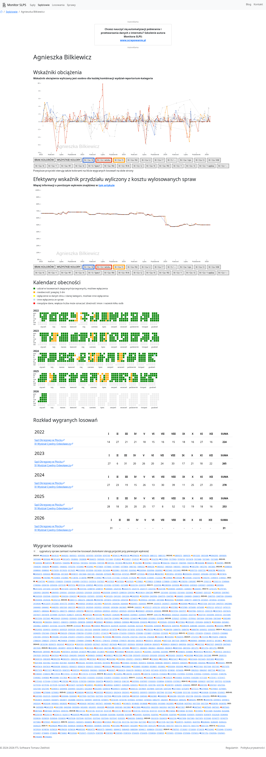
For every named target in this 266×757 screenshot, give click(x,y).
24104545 (37, 604)
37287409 (118, 733)
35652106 (172, 718)
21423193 (196, 578)
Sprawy (71, 5)
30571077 (48, 670)
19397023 (75, 563)
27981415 (106, 641)
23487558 (220, 596)
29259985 (164, 652)
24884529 (71, 611)
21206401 (150, 578)
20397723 (193, 570)
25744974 (134, 618)
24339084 (183, 604)
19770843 (107, 567)
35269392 (146, 715)
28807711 (135, 648)
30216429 (202, 659)
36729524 (37, 729)
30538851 (153, 666)
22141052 (99, 585)
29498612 (109, 655)
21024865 (64, 578)
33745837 (139, 700)
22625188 (161, 589)
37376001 (170, 733)
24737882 (174, 607)
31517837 (82, 678)
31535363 (99, 678)
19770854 (124, 567)
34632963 (163, 707)
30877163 (221, 670)
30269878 (71, 663)
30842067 (203, 670)
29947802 (121, 659)
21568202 (50, 581)
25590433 (73, 618)
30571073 (38, 670)
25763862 (152, 618)
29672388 (207, 655)
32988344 (80, 692)
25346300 (116, 615)
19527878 (128, 563)
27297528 (174, 633)
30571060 (189, 666)
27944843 (71, 641)
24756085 (192, 607)
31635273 (159, 678)
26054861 (225, 622)
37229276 (91, 733)
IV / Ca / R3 (164, 165)
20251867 (124, 570)
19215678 (189, 559)
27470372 (45, 637)
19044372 (92, 559)
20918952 (170, 574)
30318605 (134, 663)
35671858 (182, 718)
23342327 (73, 596)
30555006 (179, 666)
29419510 (199, 652)
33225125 (46, 696)
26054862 (37, 626)
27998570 (123, 641)
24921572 (89, 611)
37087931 (175, 729)
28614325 (80, 648)
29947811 (129, 659)
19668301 (55, 567)
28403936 (182, 644)
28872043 (178, 648)
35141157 (153, 711)
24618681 (123, 607)
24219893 (98, 604)
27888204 (37, 641)
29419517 (226, 652)
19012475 (66, 559)
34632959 (154, 707)
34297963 (188, 703)
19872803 (211, 567)
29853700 (56, 659)
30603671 (111, 670)
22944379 (114, 592)
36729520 (221, 726)
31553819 (107, 678)
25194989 (53, 615)
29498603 (91, 655)
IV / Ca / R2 (132, 160)
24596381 (106, 607)
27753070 (214, 637)
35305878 (199, 715)
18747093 (89, 555)
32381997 (170, 685)
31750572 (55, 681)
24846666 (45, 611)
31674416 (186, 678)
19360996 (66, 563)
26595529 (63, 629)
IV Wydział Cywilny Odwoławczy (52, 443)
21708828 (157, 581)
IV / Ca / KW (214, 160)
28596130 (70, 648)
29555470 (136, 655)
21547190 (41, 581)
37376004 (178, 733)
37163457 (37, 733)
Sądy (32, 5)
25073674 (226, 611)
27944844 (80, 641)
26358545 (157, 626)
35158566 (171, 711)
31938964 (160, 681)
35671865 (190, 718)
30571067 (215, 666)
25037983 (192, 611)
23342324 (64, 596)
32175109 (53, 685)
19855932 (185, 567)
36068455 (88, 722)
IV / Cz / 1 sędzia (206, 165)
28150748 (44, 644)
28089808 (202, 641)
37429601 (221, 733)
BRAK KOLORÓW (44, 160)
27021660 (45, 633)
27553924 (98, 637)
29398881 (189, 652)
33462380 (172, 696)
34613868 (136, 707)
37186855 (45, 733)
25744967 (116, 618)
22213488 (124, 585)
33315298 (117, 696)
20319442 (168, 570)
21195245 (124, 578)
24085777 (188, 600)
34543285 (100, 707)
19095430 (100, 559)
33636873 (38, 700)
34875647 (197, 707)
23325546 (46, 596)
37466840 (38, 737)
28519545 (37, 648)
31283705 (136, 674)
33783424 (147, 700)
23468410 (196, 596)
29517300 (118, 655)
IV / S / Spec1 (94, 165)
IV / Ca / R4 (109, 165)
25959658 (171, 622)
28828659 (143, 648)
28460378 (218, 644)
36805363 (81, 729)
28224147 (60, 644)
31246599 (109, 674)
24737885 (183, 607)
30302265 (81, 663)
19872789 (195, 567)
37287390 (99, 733)
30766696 (179, 670)
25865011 (56, 622)
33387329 (135, 696)
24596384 (114, 607)
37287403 (109, 733)
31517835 (73, 678)
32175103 (37, 685)
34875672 (56, 711)
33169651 (221, 692)
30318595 (98, 663)
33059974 (152, 692)
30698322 (138, 670)
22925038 (106, 592)
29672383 (199, 655)
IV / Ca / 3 (200, 160)
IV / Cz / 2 (138, 165)
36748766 (45, 729)
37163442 (210, 729)
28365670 (156, 644)
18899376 (186, 555)
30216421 (183, 659)
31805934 (91, 681)
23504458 (38, 600)
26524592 (38, 629)
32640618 (106, 689)
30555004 (171, 666)
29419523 (45, 655)
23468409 (188, 596)
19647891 (220, 563)
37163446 (220, 729)
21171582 (116, 578)
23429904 (145, 596)
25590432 (64, 618)
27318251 (190, 633)
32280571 (117, 685)
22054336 (53, 585)
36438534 (71, 726)
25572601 (46, 618)
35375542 (96, 718)
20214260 (98, 570)
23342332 (82, 596)
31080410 (46, 674)
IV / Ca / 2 (146, 160)
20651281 (91, 574)
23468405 (179, 596)
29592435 (171, 655)
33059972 (135, 692)
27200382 (139, 633)
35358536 (37, 718)
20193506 (89, 570)
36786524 (53, 729)
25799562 (192, 618)
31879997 (143, 681)
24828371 (37, 611)
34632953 (146, 707)
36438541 (89, 726)
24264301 (134, 604)
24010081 (152, 600)
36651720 (204, 726)
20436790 (221, 570)
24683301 (138, 607)
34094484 (107, 703)
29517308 (128, 655)
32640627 (124, 689)
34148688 (143, 703)
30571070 (225, 666)
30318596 (106, 663)
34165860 (161, 703)
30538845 (136, 666)
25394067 (134, 615)
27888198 (222, 637)
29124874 (100, 652)
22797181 (222, 589)
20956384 (204, 574)
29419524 (55, 655)
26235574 (106, 626)
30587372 (66, 670)
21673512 (84, 581)
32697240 (159, 689)
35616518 (154, 718)
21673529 (129, 581)
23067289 (149, 592)
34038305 (63, 703)
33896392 (182, 700)
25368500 (125, 615)
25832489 (226, 618)
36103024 (107, 722)
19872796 (203, 567)
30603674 (121, 670)
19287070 (48, 563)
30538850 (145, 666)
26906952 (203, 629)
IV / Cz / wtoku (103, 160)
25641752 (99, 618)
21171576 (107, 578)
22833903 (37, 592)
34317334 (204, 703)
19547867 (147, 563)
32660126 (134, 689)
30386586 (150, 663)
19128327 (127, 559)
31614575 (124, 678)
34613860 (127, 707)
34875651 (215, 707)
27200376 (131, 633)
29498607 (99, 655)
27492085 (55, 637)
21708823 (149, 581)
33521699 (181, 696)
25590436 (81, 618)
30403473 (175, 663)
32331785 (152, 685)
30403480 (193, 663)
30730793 (163, 670)
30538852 (161, 666)
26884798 (195, 629)
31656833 (178, 678)
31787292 (74, 681)
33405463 (143, 696)
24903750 (80, 611)
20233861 (116, 570)
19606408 (200, 563)
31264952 (118, 674)
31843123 (117, 681)
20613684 (82, 574)
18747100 (106, 555)
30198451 (164, 659)
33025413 (109, 692)
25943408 (135, 622)
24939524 (98, 611)
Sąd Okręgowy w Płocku (48, 440)
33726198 (123, 700)
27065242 (71, 633)
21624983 (75, 581)
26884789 (168, 629)
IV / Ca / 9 (150, 165)
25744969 (125, 618)
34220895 (170, 703)
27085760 (80, 633)
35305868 (182, 715)
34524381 (84, 707)
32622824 (88, 689)
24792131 (226, 607)
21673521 (100, 581)
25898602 (109, 622)
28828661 (152, 648)
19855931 (177, 567)
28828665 (160, 648)
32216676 (62, 685)
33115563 (168, 692)
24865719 (63, 611)
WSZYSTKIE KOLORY (68, 160)
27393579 (215, 633)
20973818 (222, 574)
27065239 (63, 633)
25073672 (218, 611)
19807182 (132, 567)
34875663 (225, 707)
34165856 (153, 703)
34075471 (99, 703)
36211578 (161, 722)
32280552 (99, 685)
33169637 (195, 692)
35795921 (46, 722)
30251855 (220, 659)
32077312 (218, 681)
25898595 (73, 622)
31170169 (74, 674)
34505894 (75, 707)
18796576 (135, 555)
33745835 (131, 700)
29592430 (153, 655)
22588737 (99, 589)
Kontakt (258, 4)
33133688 (178, 692)
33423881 (153, 696)
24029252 (170, 600)
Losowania (58, 5)
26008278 (207, 622)
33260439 (55, 696)
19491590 (100, 563)
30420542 (202, 663)
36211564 (134, 722)
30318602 (116, 663)
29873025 (92, 659)
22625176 (135, 589)
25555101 (218, 615)
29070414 (66, 652)
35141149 (107, 711)
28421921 (190, 644)
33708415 (105, 700)
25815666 (208, 618)
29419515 (218, 652)
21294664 (168, 578)
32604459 (71, 689)
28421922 (200, 644)
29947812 (138, 659)
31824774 (99, 681)
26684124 (105, 629)
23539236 (46, 600)
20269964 (142, 570)
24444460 (37, 607)
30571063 (199, 666)
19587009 (182, 563)
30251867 (63, 663)
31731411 (213, 678)
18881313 (161, 555)
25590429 (56, 618)
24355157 (193, 604)
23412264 (125, 596)
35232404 (217, 711)
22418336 (175, 585)
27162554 (114, 633)
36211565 (142, 722)
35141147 (99, 711)
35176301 (189, 711)
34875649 (207, 707)
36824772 (91, 729)
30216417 (174, 659)
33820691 (164, 700)
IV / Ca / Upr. (185, 160)
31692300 (195, 678)
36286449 (214, 722)
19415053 (84, 563)
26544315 (46, 629)
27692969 (170, 637)
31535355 (91, 678)
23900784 (99, 600)
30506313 (73, 666)
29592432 (161, 655)
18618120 (55, 555)
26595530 (71, 629)
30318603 (125, 663)
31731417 (221, 678)
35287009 (172, 715)
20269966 (150, 570)
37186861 (63, 733)
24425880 (228, 604)
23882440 (89, 600)
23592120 (56, 600)
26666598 (96, 629)
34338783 (222, 703)
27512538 (63, 637)
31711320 (203, 678)
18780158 (125, 555)
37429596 (213, 733)
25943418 (143, 622)
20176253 (63, 570)
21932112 (207, 581)
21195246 (132, 578)
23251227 (207, 592)
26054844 (217, 622)
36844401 (109, 729)
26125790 (62, 626)
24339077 (165, 604)
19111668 (109, 559)
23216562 (172, 592)
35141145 (91, 711)
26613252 (80, 629)
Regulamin (232, 747)
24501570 (71, 607)
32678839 (142, 689)
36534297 (125, 726)
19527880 (138, 563)
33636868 (222, 696)
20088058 (228, 567)
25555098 (210, 615)
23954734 (124, 600)
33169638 (204, 692)
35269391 (138, 715)
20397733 (202, 570)
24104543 (221, 600)
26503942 (210, 626)
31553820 (116, 678)
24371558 (203, 604)
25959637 (153, 622)
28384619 (174, 644)
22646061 (179, 589)
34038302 (55, 703)
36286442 (206, 722)
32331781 (143, 685)
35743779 (224, 718)
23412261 (117, 596)
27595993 (117, 637)
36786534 (71, 729)
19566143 (165, 563)
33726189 (114, 700)
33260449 (73, 696)
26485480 (193, 626)
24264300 (124, 604)
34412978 (49, 707)
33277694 (107, 696)
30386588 (159, 663)
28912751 (195, 648)
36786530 (63, 729)
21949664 (225, 581)
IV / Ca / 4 (79, 165)
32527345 (45, 689)
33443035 (163, 696)
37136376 (200, 729)
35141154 (127, 711)
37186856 (53, 733)
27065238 (53, 633)
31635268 (149, 678)
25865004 (48, 622)
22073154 (81, 585)
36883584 (134, 729)
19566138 (156, 563)
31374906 (189, 674)
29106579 (82, 652)
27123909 (88, 633)
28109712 (210, 641)
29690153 (222, 655)
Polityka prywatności (253, 747)
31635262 (139, 678)
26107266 (53, 626)
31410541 (214, 674)
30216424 (193, 659)
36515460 (116, 726)
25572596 (38, 618)
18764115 (116, 555)
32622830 (98, 689)
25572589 (226, 615)
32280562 (109, 685)
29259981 (147, 652)
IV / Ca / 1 (52, 165)
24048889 (179, 600)
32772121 (195, 689)
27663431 (160, 637)
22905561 (63, 592)
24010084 (160, 600)
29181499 (129, 652)
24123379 (46, 604)
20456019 (38, 574)
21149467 (98, 578)
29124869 (92, 652)
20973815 (213, 574)
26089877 (45, 626)
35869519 (56, 722)
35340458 (224, 715)
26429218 (167, 626)
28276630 (113, 644)
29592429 (145, 655)
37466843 (48, 737)
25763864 (160, 618)
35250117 (66, 715)
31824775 (109, 681)
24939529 (123, 611)
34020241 (37, 703)
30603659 (85, 670)
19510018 (118, 563)
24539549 (89, 607)
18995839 (222, 555)
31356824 (163, 674)
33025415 (125, 692)
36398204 (53, 726)
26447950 (175, 626)
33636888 (71, 700)
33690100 (96, 700)
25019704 (174, 611)
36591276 (152, 726)
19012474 (56, 559)
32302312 (134, 685)
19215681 (206, 559)
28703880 (125, 648)
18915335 (196, 555)
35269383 (95, 715)
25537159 (202, 615)
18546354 (45, 555)
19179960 (164, 559)
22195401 (116, 585)
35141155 (136, 711)
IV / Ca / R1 (66, 165)
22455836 (220, 585)
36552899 (134, 726)
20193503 (81, 570)
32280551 (89, 685)
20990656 (37, 578)
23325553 (55, 596)
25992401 (190, 622)
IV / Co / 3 (190, 165)
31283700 (128, 674)
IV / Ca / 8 (88, 160)
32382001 (178, 685)
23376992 (99, 596)
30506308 (56, 666)
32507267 (213, 685)
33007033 (99, 692)
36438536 (80, 726)
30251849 (210, 659)
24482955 (55, 607)
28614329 (99, 648)
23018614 (141, 592)
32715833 (177, 689)
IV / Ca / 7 (159, 160)
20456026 (46, 574)
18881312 (153, 555)
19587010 (190, 563)
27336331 (207, 633)
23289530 (217, 592)
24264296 (116, 604)
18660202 (64, 555)
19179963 (172, 559)
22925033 (96, 592)
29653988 (189, 655)
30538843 (127, 666)
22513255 (55, 589)
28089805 (193, 641)
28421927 (210, 644)
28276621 (96, 644)
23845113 (73, 600)
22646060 (171, 589)
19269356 (38, 563)
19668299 (45, 567)
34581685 (118, 707)
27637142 (134, 637)
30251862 (46, 663)
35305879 (207, 715)
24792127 (218, 607)
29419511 (208, 652)
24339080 (174, 604)
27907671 (53, 641)
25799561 (183, 618)
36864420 (125, 729)
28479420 (226, 644)
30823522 (195, 670)
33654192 (80, 700)
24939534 (131, 611)
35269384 (103, 715)
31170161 (66, 674)
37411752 (204, 733)
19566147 (174, 563)
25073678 (45, 615)
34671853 (171, 707)
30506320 (107, 666)
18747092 (81, 555)
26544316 (55, 629)
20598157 (74, 574)
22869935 (55, 592)
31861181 (125, 681)
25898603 (117, 622)
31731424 (46, 681)
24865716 (55, 611)
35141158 (161, 711)
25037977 (182, 611)
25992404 (199, 622)
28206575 (52, 644)
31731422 (38, 681)
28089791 (183, 641)
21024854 (56, 578)
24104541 (204, 600)
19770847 (116, 567)
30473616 (46, 666)
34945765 (64, 711)
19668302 (63, 567)
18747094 (98, 555)
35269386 (111, 715)
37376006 (186, 733)
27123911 (96, 633)
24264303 (142, 604)
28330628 (139, 644)
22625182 (152, 589)
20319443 (177, 570)
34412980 (59, 707)
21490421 (222, 578)
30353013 (142, 663)
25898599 (89, 622)
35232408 (225, 711)
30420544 (211, 663)
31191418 (92, 674)
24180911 (71, 604)
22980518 (123, 592)
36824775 (100, 729)
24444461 (45, 607)
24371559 (211, 604)
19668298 (37, 567)
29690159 (38, 659)
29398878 (181, 652)
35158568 (181, 711)
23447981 (170, 596)
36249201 (188, 722)
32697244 (167, 689)
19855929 (168, 567)
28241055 (80, 644)
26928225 (228, 629)
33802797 (156, 700)
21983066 (37, 585)
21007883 (46, 578)
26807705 (159, 629)
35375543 (105, 718)
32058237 (202, 681)
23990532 (143, 600)
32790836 (204, 689)
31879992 (135, 681)
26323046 (149, 626)
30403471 (167, 663)
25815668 (217, 618)
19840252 (141, 567)
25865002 (38, 622)
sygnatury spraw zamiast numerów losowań (65, 551)
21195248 (142, 578)
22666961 (197, 589)
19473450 (92, 563)
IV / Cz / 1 (177, 165)
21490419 (214, 578)
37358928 (152, 733)
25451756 (157, 615)
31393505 (206, 674)
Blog (248, 4)
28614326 (89, 648)
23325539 (38, 596)
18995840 (37, 559)
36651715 (186, 726)
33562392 (206, 696)
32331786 (160, 685)
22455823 (193, 585)
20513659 (64, 574)
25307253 (88, 615)
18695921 (73, 555)
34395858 (39, 707)
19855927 (160, 567)
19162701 (145, 559)
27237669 (156, 633)
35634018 (163, 718)
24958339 (149, 611)
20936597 (196, 574)
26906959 (211, 629)
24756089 (200, 607)
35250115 (57, 715)
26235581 (123, 626)
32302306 (125, 685)
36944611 (142, 729)
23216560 (164, 592)
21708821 (139, 581)
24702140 (164, 607)
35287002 (154, 715)
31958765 (168, 681)
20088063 (45, 570)
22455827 (202, 585)
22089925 (89, 585)
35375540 (80, 718)
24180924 (89, 604)
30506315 (89, 666)
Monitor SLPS (16, 5)
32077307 (210, 681)
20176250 (55, 570)
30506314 (81, 666)
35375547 (113, 718)
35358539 (45, 718)
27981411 (98, 641)
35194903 (199, 711)
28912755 (213, 648)
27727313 (195, 637)
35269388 (120, 715)
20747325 (125, 574)
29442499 (81, 655)
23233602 (189, 592)
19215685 (214, 559)
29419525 (64, 655)
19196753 (181, 559)
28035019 (149, 641)
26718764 (123, 629)
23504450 (228, 596)
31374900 (172, 674)
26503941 (202, 626)
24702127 (147, 607)
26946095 (37, 633)
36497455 (106, 726)
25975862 (181, 622)
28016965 (131, 641)
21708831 (174, 581)
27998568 (114, 641)
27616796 (125, 637)
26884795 (177, 629)
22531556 (82, 589)
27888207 (45, 641)
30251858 (38, 663)
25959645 (163, 622)
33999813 (225, 700)
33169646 (213, 692)
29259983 (156, 652)
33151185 (186, 692)
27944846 (88, 641)
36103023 (98, 722)
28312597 (123, 644)
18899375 (178, 555)
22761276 (213, 589)
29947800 (111, 659)
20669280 (99, 574)
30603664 (102, 670)
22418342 (185, 585)
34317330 (196, 703)
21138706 (74, 578)
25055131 (200, 611)
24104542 (213, 600)
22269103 (142, 585)
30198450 (154, 659)
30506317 (98, 666)
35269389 (128, 715)
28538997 (62, 648)
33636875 (55, 700)
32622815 (80, 689)
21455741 (206, 578)
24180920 (81, 604)
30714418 (154, 670)
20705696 (107, 574)
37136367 (183, 729)
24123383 (55, 604)
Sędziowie (44, 5)
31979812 (177, 681)
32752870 (185, 689)
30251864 (55, 663)
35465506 (131, 718)
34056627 (73, 703)
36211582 (170, 722)
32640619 (116, 689)
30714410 (146, 670)
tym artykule (107, 185)
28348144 (147, 644)
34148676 (127, 703)
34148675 (117, 703)
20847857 (160, 574)
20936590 (188, 574)
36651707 (170, 726)
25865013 (64, 622)
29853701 (66, 659)
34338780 (214, 703)
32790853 (55, 692)
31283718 (146, 674)
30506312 (64, 666)
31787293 (82, 681)
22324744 (157, 585)
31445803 (45, 678)
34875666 (38, 711)
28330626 (131, 644)
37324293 (135, 733)
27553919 (80, 637)
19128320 (117, 559)
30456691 (221, 663)
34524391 (92, 707)
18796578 (145, 555)
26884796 (185, 629)
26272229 (139, 626)
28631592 (117, 648)
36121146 (117, 722)
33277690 (82, 696)
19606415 (210, 563)
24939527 (114, 611)
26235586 (131, 626)
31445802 (37, 678)
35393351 (121, 718)
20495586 (56, 574)
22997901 (131, 592)
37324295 (143, 733)
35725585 (207, 718)
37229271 (82, 733)
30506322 (117, 666)
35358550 (62, 718)
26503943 (220, 626)
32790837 (214, 689)
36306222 (222, 722)
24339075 (157, 604)
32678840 (150, 689)
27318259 (199, 633)
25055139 (208, 611)
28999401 (46, 652)
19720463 (89, 567)
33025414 (117, 692)
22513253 (38, 589)
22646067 (188, 589)
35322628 (215, 715)
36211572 (152, 722)
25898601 (99, 622)
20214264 (106, 570)
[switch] (35, 551)
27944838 (63, 641)
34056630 (82, 703)
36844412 (117, 729)
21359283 (178, 578)
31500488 (55, 678)
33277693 (99, 696)
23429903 (135, 596)
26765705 (139, 629)
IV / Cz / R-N (124, 165)
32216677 (71, 685)
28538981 (53, 648)
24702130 (156, 607)
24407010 (220, 604)
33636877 (63, 700)
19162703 (154, 559)
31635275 (168, 678)
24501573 (81, 607)
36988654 (150, 729)
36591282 (161, 726)
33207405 (38, 696)
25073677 (37, 615)
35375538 (71, 718)
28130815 (228, 641)
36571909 (143, 726)
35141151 (117, 711)
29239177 (138, 652)
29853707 (82, 659)
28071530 (175, 641)
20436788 (211, 570)
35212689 (208, 711)
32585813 (55, 689)
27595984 (107, 637)
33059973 (143, 692)
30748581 (171, 670)
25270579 (62, 615)
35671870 (199, 718)
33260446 (64, 696)
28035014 (139, 641)
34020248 (46, 703)
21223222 (159, 578)
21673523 (110, 581)
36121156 (125, 722)
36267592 (196, 722)
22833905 (45, 592)
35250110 (48, 715)
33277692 (91, 696)
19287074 (57, 563)
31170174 (84, 674)
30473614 (38, 666)
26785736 (149, 629)
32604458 (63, 689)
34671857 (181, 707)
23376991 (91, 596)
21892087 (192, 581)
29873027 (102, 659)
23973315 (134, 600)
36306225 (37, 726)
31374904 (181, 674)
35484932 (139, 718)
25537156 (192, 615)
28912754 (204, 648)
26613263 (88, 629)
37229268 (73, 733)
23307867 (225, 592)
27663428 (150, 637)
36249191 (179, 722)
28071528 (167, 641)
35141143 (81, 711)
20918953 (178, 574)
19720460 (80, 567)
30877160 (211, 670)
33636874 (46, 700)
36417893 (63, 726)
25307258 (98, 615)
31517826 (63, 678)
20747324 (117, 574)
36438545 (98, 726)
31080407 (38, 674)
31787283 (64, 681)
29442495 (73, 655)
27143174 (105, 633)
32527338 (37, 689)
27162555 (123, 633)
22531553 (73, 589)
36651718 (195, 726)
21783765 (183, 581)
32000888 (193, 681)
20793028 (150, 574)
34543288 (110, 707)
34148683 (135, 703)
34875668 (48, 711)
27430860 (224, 633)
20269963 (132, 570)
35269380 (85, 715)
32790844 (37, 692)
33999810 (217, 700)
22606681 (109, 589)
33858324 (174, 700)
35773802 (37, 722)
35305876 (190, 715)
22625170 (127, 589)
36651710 (178, 726)
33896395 (192, 700)
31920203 (152, 681)
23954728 (116, 600)
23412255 (109, 596)
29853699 (46, 659)
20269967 (159, 570)
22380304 (167, 585)
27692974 (179, 637)
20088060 (37, 570)
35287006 (164, 715)
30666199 (129, 670)
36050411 (71, 722)
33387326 (125, 696)
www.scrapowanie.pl (133, 40)
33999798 (208, 700)
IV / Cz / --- (223, 165)
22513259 (64, 589)
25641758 (107, 618)
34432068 (67, 707)
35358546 (53, 718)
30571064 (207, 666)
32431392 (203, 685)
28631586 (107, 648)
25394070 (142, 615)
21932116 (217, 581)
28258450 (88, 644)
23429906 (153, 596)
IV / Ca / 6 (39, 165)
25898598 (81, 622)
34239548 (179, 703)
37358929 (160, 733)
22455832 (210, 585)
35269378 (75, 715)
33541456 (197, 696)
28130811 (218, 641)
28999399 (38, 652)
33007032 (89, 692)
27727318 (204, 637)
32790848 (46, 692)
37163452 (228, 729)
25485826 (167, 615)
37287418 (127, 733)
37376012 (195, 733)
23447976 (161, 596)
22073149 (62, 585)
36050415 (80, 722)
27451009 (37, 637)
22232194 (134, 585)
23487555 (211, 596)
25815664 (200, 618)
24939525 (106, 611)
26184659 (96, 626)
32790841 (222, 689)
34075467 (91, 703)
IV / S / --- (172, 160)
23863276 (81, 600)
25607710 (91, 618)
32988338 (70, 692)
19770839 (99, 567)
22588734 (91, 589)
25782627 (175, 618)
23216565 (181, 592)
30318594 (89, 663)
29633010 (179, 655)
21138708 (82, 578)
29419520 (37, 655)
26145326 (87, 626)
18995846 (46, 559)
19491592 (110, 563)
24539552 (98, 607)
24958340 (157, 611)
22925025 (80, 592)
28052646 (157, 641)
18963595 (214, 555)
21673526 (120, 581)
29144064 (120, 652)
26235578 (114, 626)
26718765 (131, 629)
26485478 (185, 626)
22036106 (45, 585)
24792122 (210, 607)
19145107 (135, 559)
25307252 (78, 615)
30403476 (183, 663)
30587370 (57, 670)
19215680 (197, 559)
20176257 (71, 570)
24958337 (141, 611)
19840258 (150, 567)
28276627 (105, 644)
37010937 (159, 729)
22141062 (107, 585)
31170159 (56, 674)
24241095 (107, 604)
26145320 (77, 626)
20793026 (141, 574)
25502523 (175, 615)
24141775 (63, 604)
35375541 (88, 718)
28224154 (70, 644)
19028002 (74, 559)
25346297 (107, 615)
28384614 (165, 644)
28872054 (186, 648)
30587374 (75, 670)
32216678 (80, 685)
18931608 (204, 555)
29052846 (56, 652)
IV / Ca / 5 (119, 160)
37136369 (192, 729)
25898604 (125, 622)
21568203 (59, 581)
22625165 (117, 589)
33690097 (88, 700)
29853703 (74, 659)
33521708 (189, 696)
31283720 (154, 674)
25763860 (143, 618)
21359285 (188, 578)
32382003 (186, 685)
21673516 (92, 581)
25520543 (183, 615)
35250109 (38, 715)
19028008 (82, 559)
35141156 (145, 711)
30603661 (93, 670)
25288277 (70, 615)
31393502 (197, 674)
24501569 (63, 607)
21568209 (67, 581)
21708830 (165, 581)
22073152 (71, 585)
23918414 (107, 600)
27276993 (164, 633)
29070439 (74, 652)
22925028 (88, 592)
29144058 (110, 652)
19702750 (71, 567)
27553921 (88, 637)
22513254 (46, 589)
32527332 (221, 685)
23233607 (199, 592)
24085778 (196, 600)
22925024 (71, 592)
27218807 (147, 633)
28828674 (168, 648)
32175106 (45, 685)
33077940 (160, 692)
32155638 (226, 681)
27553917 (71, 637)
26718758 (113, 629)
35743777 (215, 718)
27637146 (142, 637)
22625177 (143, 589)
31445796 (222, 674)
